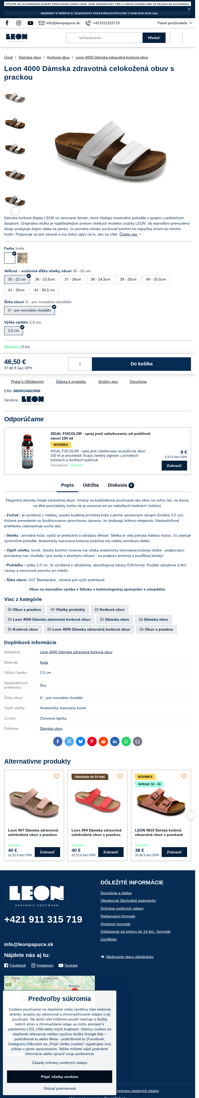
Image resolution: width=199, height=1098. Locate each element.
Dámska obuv (51, 728)
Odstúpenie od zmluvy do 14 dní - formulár (136, 931)
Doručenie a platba (116, 893)
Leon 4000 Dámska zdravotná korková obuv (76, 652)
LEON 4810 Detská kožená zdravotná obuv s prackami (159, 832)
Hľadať (154, 38)
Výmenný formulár (116, 924)
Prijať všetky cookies (59, 1077)
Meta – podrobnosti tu (67, 1039)
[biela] (9, 258)
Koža (44, 662)
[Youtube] (31, 23)
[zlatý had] (22, 258)
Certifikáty (109, 939)
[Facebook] (8, 23)
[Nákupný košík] (176, 38)
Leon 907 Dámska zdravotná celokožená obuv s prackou (33, 832)
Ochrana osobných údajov (122, 908)
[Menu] (189, 38)
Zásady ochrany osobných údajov (131, 1091)
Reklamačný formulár (118, 916)
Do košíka (142, 363)
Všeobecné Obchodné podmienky (128, 900)
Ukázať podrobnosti (60, 1088)
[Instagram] (19, 23)
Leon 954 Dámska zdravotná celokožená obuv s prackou (97, 832)
